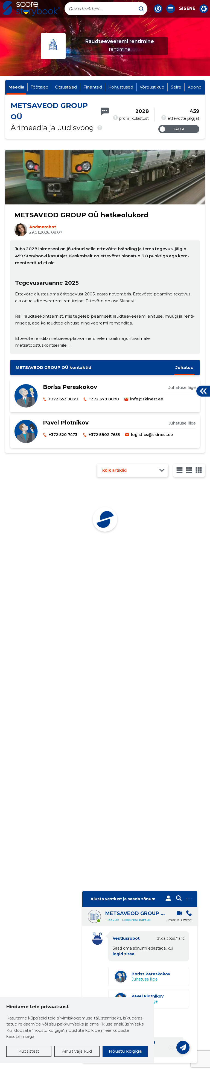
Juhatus (184, 367)
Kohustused (120, 87)
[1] (179, 470)
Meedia (16, 87)
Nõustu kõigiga (125, 1051)
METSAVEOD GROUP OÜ (135, 913)
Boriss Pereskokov (70, 387)
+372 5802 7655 (104, 434)
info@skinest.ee (146, 399)
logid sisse (124, 954)
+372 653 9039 (63, 399)
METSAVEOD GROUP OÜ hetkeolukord (81, 215)
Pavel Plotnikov (66, 422)
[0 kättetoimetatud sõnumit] (105, 111)
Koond (195, 87)
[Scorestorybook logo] (31, 8)
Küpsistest (28, 1051)
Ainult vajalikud (77, 1051)
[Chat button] (158, 8)
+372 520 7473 (63, 434)
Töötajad (39, 87)
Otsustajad (66, 87)
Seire (176, 87)
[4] (198, 470)
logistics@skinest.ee (152, 434)
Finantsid (92, 87)
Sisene (187, 8)
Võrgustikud (152, 87)
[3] (189, 470)
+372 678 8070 (104, 399)
